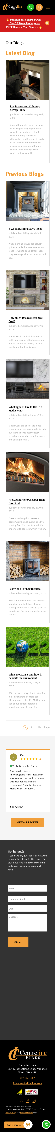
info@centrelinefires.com (27, 1083)
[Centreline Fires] (12, 9)
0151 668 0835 (27, 1078)
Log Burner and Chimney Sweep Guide (25, 108)
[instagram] (34, 1100)
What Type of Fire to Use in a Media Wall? (25, 408)
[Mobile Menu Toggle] (47, 7)
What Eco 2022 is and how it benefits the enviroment (25, 676)
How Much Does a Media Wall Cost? (26, 319)
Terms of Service (26, 1112)
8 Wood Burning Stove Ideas (25, 228)
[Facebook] (28, 1100)
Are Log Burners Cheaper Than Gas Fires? (27, 501)
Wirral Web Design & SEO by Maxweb (19, 1106)
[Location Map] (28, 993)
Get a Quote (14, 1125)
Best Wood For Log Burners (24, 589)
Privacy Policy (11, 1112)
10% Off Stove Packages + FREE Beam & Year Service (23, 25)
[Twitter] (21, 1100)
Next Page (44, 727)
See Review (16, 807)
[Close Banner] (47, 23)
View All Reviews (27, 822)
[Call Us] (30, 7)
